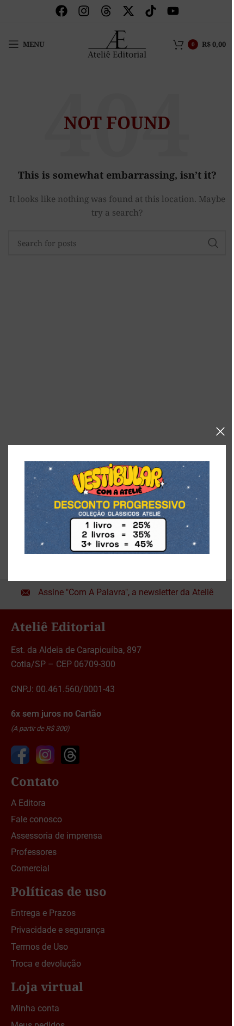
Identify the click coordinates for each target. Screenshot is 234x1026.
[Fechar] (220, 431)
